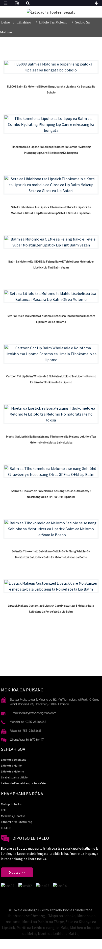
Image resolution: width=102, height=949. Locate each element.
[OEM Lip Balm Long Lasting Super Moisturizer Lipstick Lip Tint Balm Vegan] (51, 242)
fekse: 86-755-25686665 (26, 730)
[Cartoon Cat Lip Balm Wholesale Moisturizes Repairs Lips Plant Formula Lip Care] (51, 354)
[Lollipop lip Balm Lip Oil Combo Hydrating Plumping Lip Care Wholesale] (51, 124)
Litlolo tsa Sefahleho (13, 759)
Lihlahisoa (24, 22)
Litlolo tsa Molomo (53, 22)
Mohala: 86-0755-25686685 (28, 721)
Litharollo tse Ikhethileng (16, 822)
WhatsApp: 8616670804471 (27, 739)
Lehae (5, 22)
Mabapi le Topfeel (12, 804)
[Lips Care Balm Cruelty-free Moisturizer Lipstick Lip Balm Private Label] (51, 529)
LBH (3, 810)
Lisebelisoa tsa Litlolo (14, 777)
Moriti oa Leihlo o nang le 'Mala (42, 927)
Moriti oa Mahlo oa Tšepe (43, 921)
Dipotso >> (17, 872)
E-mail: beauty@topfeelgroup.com (33, 712)
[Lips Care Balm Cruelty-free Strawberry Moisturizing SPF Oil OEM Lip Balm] (51, 471)
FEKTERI (6, 828)
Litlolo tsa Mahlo (11, 765)
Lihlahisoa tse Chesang (25, 915)
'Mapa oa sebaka (62, 915)
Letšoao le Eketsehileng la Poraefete (23, 783)
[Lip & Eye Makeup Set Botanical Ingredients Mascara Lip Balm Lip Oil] (51, 296)
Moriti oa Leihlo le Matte (58, 933)
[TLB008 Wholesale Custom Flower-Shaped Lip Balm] (51, 67)
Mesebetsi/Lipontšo (13, 816)
